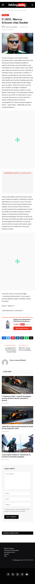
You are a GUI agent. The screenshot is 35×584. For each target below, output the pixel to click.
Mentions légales (9, 548)
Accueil (4, 10)
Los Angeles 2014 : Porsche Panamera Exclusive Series (10, 350)
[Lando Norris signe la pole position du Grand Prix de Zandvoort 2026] (17, 415)
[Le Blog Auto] (17, 5)
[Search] (32, 5)
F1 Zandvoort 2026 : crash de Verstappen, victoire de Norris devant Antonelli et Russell (16, 398)
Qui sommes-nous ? (9, 552)
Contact (6, 554)
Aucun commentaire (8, 29)
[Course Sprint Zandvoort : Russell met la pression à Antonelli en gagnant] (17, 443)
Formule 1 (5, 15)
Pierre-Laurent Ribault (11, 27)
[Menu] (3, 5)
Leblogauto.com (18, 560)
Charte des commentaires (11, 550)
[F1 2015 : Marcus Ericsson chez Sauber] (17, 43)
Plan (5, 556)
